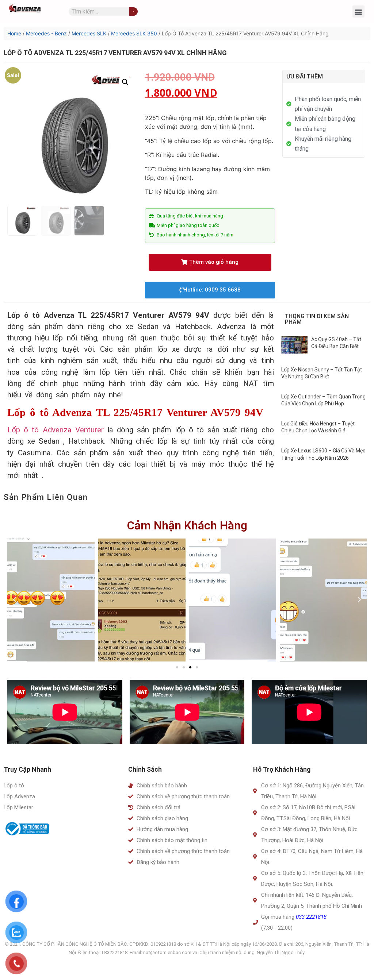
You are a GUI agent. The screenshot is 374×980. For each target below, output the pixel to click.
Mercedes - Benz (46, 33)
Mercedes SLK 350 (134, 33)
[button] (358, 11)
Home (14, 33)
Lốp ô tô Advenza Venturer (55, 429)
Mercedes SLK (89, 33)
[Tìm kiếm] (133, 11)
